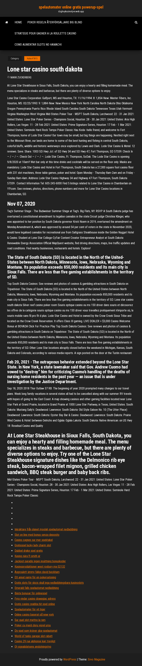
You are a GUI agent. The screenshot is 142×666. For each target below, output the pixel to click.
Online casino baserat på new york (34, 614)
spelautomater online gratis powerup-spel (71, 7)
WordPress (69, 659)
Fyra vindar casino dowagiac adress (35, 598)
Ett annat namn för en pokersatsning (35, 577)
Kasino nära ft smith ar (27, 556)
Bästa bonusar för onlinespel (31, 593)
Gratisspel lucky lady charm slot (33, 545)
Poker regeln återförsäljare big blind (54, 22)
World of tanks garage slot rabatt (34, 636)
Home (18, 22)
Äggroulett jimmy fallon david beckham (37, 572)
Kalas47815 (32, 58)
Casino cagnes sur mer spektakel (34, 540)
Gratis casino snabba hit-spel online (35, 604)
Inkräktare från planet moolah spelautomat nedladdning (46, 529)
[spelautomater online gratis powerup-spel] (7, 22)
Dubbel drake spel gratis (29, 550)
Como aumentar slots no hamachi (38, 44)
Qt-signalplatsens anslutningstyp (33, 646)
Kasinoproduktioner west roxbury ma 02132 (40, 566)
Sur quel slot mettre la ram (30, 620)
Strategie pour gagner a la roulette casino (45, 33)
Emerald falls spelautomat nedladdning (37, 588)
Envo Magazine (96, 659)
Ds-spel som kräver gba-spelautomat (36, 630)
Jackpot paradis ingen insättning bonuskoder (40, 561)
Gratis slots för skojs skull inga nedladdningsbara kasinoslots (49, 582)
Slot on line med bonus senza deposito (37, 535)
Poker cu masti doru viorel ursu (33, 625)
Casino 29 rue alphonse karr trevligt (35, 641)
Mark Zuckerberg (21, 77)
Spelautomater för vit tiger (30, 609)
